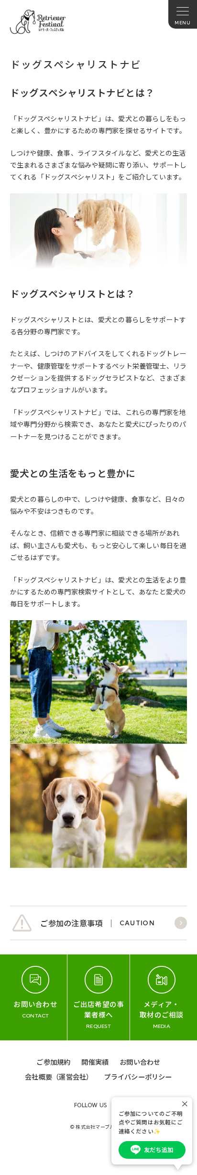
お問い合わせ (140, 1062)
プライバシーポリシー (138, 1076)
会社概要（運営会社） (59, 1076)
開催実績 (95, 1062)
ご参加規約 (53, 1062)
